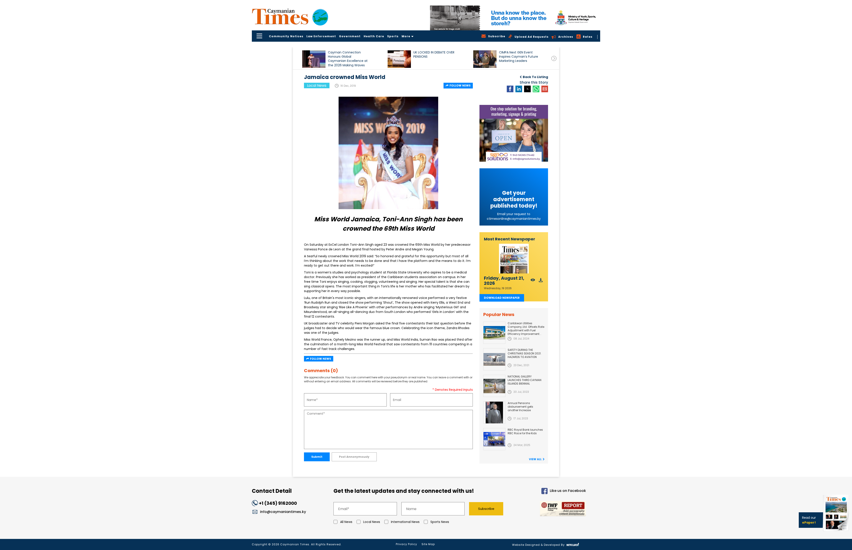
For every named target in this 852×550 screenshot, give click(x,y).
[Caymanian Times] (290, 17)
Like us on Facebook (568, 490)
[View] (533, 281)
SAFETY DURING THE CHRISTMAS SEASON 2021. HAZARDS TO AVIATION (524, 353)
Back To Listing (535, 77)
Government (350, 36)
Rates (587, 37)
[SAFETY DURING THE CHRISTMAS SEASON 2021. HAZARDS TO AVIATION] (494, 359)
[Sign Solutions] (513, 133)
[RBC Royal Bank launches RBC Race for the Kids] (494, 439)
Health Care (374, 36)
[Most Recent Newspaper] (514, 259)
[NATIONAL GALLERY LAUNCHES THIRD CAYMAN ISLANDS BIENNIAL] (494, 386)
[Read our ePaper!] (836, 532)
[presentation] (553, 58)
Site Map (428, 544)
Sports (392, 36)
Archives (565, 37)
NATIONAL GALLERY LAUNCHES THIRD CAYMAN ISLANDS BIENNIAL (524, 380)
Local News (371, 522)
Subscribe (486, 508)
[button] (313, 59)
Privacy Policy (406, 544)
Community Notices (286, 36)
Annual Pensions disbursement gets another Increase (520, 406)
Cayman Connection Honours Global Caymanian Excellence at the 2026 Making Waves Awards (348, 58)
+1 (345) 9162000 (278, 503)
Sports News (439, 522)
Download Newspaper (502, 298)
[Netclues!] (572, 544)
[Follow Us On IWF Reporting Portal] (548, 509)
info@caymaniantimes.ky (283, 511)
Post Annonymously (354, 457)
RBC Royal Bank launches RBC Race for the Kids (525, 431)
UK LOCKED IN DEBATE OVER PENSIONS (433, 54)
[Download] (541, 281)
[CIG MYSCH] (515, 18)
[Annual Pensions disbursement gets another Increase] (494, 412)
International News (405, 522)
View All (535, 459)
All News (346, 522)
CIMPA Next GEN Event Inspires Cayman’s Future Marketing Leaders (518, 56)
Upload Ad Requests (531, 37)
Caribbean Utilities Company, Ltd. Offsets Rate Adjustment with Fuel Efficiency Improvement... (526, 328)
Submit (316, 457)
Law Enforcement (321, 36)
